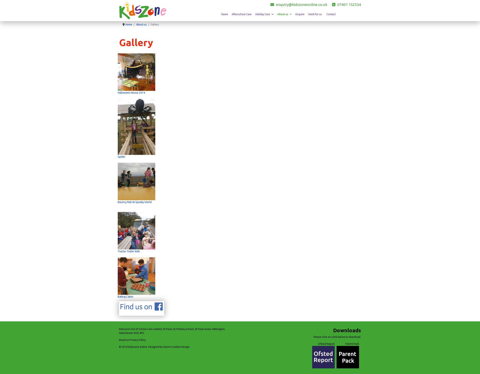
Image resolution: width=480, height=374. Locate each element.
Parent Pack (352, 343)
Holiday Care (262, 14)
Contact (331, 14)
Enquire (300, 14)
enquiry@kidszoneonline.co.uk (300, 4)
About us (282, 14)
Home (224, 14)
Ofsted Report (326, 343)
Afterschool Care (242, 14)
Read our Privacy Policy (132, 339)
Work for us (315, 14)
